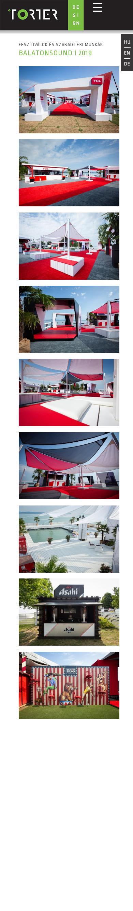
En (127, 53)
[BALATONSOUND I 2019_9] (69, 717)
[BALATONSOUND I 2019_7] (69, 571)
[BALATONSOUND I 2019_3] (69, 278)
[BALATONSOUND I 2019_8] (69, 644)
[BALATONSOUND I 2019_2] (69, 204)
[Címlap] (42, 16)
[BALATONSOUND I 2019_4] (69, 351)
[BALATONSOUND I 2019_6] (69, 497)
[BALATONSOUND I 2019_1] (69, 131)
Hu (127, 42)
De (127, 64)
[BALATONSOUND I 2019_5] (69, 424)
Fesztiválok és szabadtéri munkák (61, 44)
